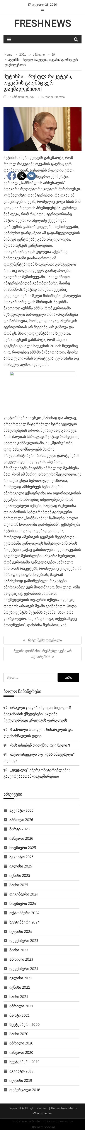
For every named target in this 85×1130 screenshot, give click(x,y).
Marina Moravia (55, 97)
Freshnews (42, 23)
